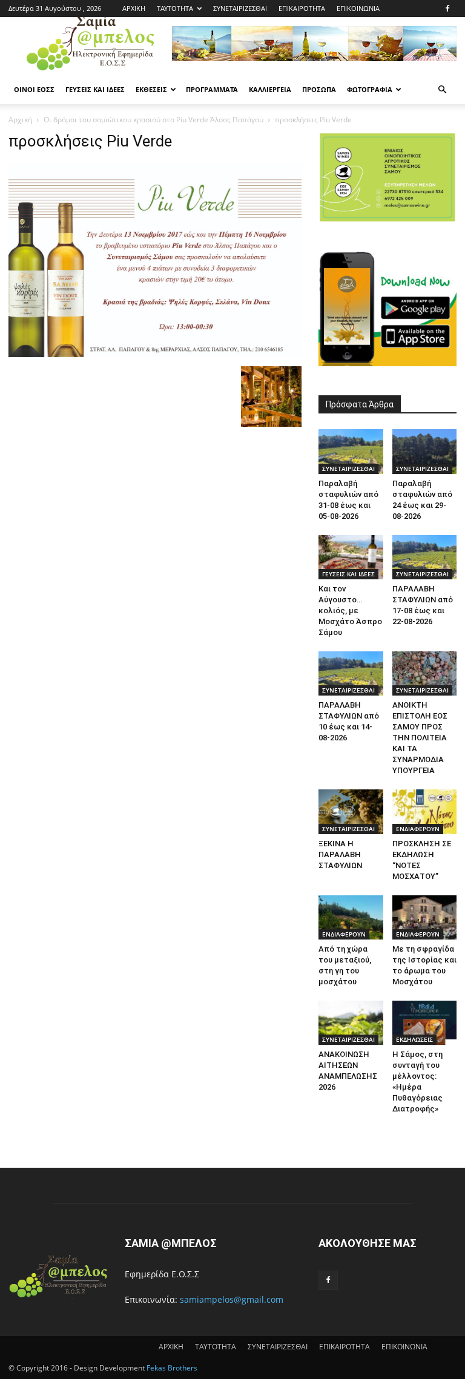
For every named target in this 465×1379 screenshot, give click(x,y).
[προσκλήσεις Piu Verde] (155, 354)
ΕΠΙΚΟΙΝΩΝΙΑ (358, 8)
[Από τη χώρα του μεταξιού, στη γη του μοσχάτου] (350, 917)
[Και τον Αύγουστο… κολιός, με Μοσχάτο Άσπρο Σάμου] (350, 557)
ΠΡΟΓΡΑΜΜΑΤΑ (212, 89)
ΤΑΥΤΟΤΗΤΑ (175, 8)
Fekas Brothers (171, 1368)
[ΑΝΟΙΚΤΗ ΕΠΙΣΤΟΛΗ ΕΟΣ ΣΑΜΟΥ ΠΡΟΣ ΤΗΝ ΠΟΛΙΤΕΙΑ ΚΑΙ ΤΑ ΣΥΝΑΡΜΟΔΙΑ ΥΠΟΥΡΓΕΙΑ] (424, 673)
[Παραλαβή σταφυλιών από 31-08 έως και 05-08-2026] (350, 451)
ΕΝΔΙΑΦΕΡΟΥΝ (418, 828)
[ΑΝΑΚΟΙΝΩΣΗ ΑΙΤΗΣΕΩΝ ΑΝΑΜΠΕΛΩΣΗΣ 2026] (350, 1023)
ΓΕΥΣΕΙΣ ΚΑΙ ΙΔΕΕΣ (95, 89)
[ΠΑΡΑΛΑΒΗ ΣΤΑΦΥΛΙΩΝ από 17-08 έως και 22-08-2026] (424, 557)
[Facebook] (447, 8)
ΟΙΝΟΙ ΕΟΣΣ (34, 89)
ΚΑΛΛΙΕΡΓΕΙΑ (270, 89)
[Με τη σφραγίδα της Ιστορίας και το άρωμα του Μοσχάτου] (424, 917)
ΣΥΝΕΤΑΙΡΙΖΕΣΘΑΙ (240, 8)
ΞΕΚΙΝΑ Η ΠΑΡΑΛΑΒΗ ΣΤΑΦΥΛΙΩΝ (340, 854)
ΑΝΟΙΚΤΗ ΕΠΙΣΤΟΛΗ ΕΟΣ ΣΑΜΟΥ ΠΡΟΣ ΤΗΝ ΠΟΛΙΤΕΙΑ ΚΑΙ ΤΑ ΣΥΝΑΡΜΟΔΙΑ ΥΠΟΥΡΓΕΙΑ (419, 737)
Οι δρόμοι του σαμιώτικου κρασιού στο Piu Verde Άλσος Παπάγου (153, 119)
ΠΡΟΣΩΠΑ (319, 89)
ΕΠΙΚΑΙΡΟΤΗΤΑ (302, 8)
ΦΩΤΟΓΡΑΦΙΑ (369, 89)
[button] (442, 90)
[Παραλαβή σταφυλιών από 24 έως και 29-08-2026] (424, 451)
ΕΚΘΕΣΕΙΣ (151, 89)
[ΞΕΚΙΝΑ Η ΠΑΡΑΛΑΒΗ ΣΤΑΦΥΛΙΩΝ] (350, 811)
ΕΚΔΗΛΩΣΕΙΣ (414, 1039)
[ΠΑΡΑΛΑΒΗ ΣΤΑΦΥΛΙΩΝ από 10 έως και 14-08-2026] (350, 673)
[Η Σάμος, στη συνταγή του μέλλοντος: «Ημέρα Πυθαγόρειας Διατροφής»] (424, 1023)
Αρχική (20, 119)
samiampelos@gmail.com (231, 1299)
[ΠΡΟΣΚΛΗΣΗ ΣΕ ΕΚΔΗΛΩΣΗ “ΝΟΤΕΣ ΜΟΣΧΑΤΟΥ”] (424, 811)
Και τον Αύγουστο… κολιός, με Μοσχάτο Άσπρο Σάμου (350, 610)
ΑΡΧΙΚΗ (133, 8)
